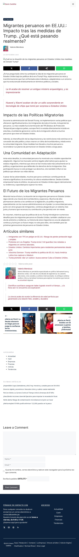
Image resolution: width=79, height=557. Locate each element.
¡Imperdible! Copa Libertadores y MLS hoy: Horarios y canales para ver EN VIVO (31, 386)
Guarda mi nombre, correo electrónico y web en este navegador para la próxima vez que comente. (39, 471)
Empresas (11, 362)
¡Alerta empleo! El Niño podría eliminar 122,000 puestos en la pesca (27, 403)
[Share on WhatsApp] (64, 68)
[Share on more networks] (46, 68)
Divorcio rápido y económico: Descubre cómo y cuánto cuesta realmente (29, 389)
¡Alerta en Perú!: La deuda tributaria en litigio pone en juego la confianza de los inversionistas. (13, 325)
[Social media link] (4, 527)
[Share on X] (11, 68)
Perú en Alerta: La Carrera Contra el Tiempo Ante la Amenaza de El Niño (28, 393)
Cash (10, 359)
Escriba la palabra (15, 479)
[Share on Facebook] (29, 68)
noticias (11, 367)
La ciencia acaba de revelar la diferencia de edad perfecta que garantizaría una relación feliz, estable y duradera (33, 298)
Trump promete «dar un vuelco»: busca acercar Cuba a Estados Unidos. (38, 258)
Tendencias (12, 369)
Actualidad (8, 19)
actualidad (23, 280)
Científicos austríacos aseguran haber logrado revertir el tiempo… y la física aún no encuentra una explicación (36, 287)
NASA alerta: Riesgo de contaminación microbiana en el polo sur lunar (28, 400)
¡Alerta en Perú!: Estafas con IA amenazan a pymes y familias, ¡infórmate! (63, 325)
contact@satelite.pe (11, 514)
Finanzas (11, 364)
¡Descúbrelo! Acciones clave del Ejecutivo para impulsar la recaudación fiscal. (30, 396)
